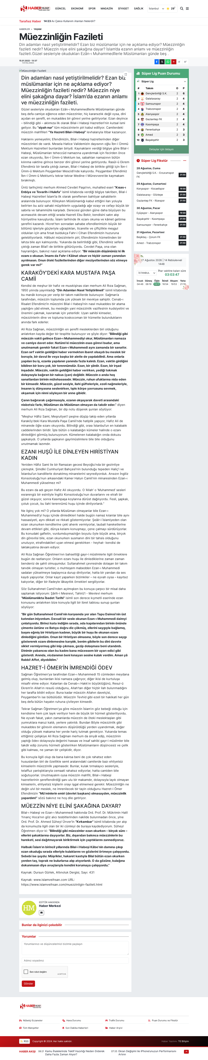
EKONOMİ (77, 8)
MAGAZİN (107, 8)
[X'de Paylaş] (162, 61)
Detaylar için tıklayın (161, 149)
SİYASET (123, 8)
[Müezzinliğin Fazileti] (75, 71)
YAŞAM (37, 29)
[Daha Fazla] (173, 61)
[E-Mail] (41, 912)
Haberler (24, 29)
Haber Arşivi (115, 1028)
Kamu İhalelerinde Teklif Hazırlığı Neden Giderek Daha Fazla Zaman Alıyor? (74, 1053)
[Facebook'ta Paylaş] (157, 61)
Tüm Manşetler (31, 1028)
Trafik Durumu (116, 1020)
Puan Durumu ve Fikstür (165, 1020)
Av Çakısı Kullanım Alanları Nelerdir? (69, 21)
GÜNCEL (60, 8)
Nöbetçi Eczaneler (33, 1020)
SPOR (91, 8)
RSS (25, 1041)
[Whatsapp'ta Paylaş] (168, 61)
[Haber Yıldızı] (35, 8)
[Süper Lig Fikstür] (184, 160)
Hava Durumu (73, 1020)
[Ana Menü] (186, 8)
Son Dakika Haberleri (76, 1028)
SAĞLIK (138, 8)
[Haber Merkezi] (29, 907)
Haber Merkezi (50, 906)
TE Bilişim (183, 1041)
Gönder (28, 983)
